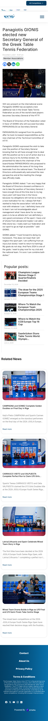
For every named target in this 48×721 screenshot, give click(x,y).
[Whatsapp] (18, 64)
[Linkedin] (13, 64)
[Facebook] (5, 64)
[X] (9, 64)
